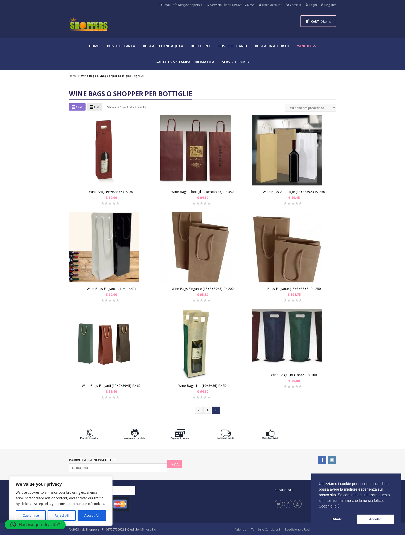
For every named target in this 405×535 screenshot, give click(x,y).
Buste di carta (121, 46)
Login (313, 5)
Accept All (91, 515)
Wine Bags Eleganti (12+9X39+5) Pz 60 (111, 385)
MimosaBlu (148, 529)
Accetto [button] (375, 519)
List (96, 107)
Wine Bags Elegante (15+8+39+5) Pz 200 (203, 288)
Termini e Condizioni (265, 529)
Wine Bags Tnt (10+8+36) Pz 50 (202, 385)
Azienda (240, 529)
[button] (35, 524)
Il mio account (271, 5)
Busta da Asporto (272, 46)
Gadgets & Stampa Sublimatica (185, 62)
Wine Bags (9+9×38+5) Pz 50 (111, 191)
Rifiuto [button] (337, 519)
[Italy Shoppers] (88, 27)
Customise (31, 515)
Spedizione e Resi (297, 529)
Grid (79, 107)
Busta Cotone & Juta (163, 46)
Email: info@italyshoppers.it (182, 5)
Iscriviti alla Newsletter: (92, 460)
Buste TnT (201, 46)
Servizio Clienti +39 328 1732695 (232, 5)
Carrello (295, 5)
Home (94, 46)
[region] (60, 501)
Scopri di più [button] (329, 506)
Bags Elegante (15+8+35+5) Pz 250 (294, 288)
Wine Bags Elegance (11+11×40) (111, 288)
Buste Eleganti (232, 46)
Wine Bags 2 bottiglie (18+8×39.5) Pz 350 (202, 191)
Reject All (62, 515)
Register (330, 5)
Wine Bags (306, 46)
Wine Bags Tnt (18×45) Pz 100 (294, 375)
